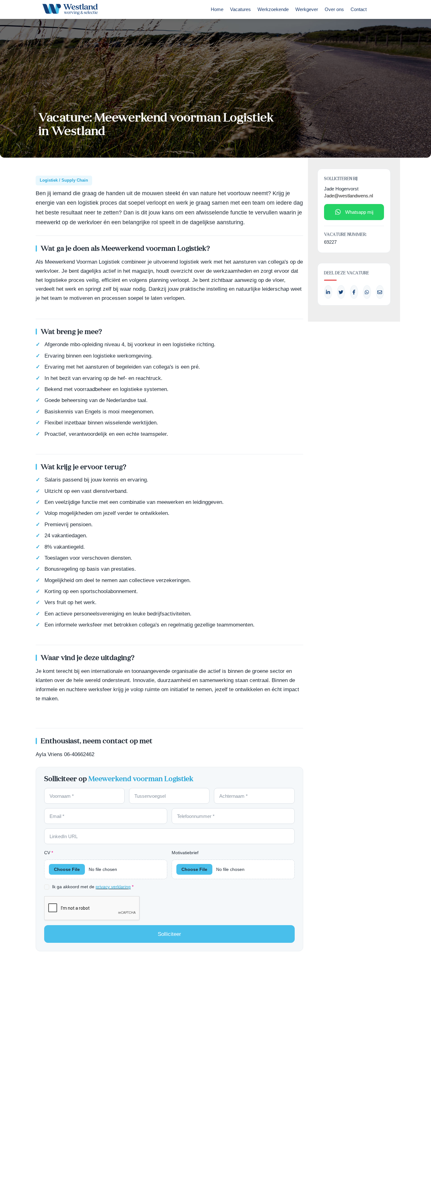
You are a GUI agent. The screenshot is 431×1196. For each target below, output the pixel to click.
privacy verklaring (113, 886)
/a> (354, 292)
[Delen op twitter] (341, 292)
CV (48, 852)
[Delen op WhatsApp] (367, 292)
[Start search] (378, 11)
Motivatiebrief (185, 852)
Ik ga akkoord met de (92, 886)
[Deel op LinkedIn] (328, 292)
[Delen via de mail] (380, 292)
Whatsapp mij (359, 212)
